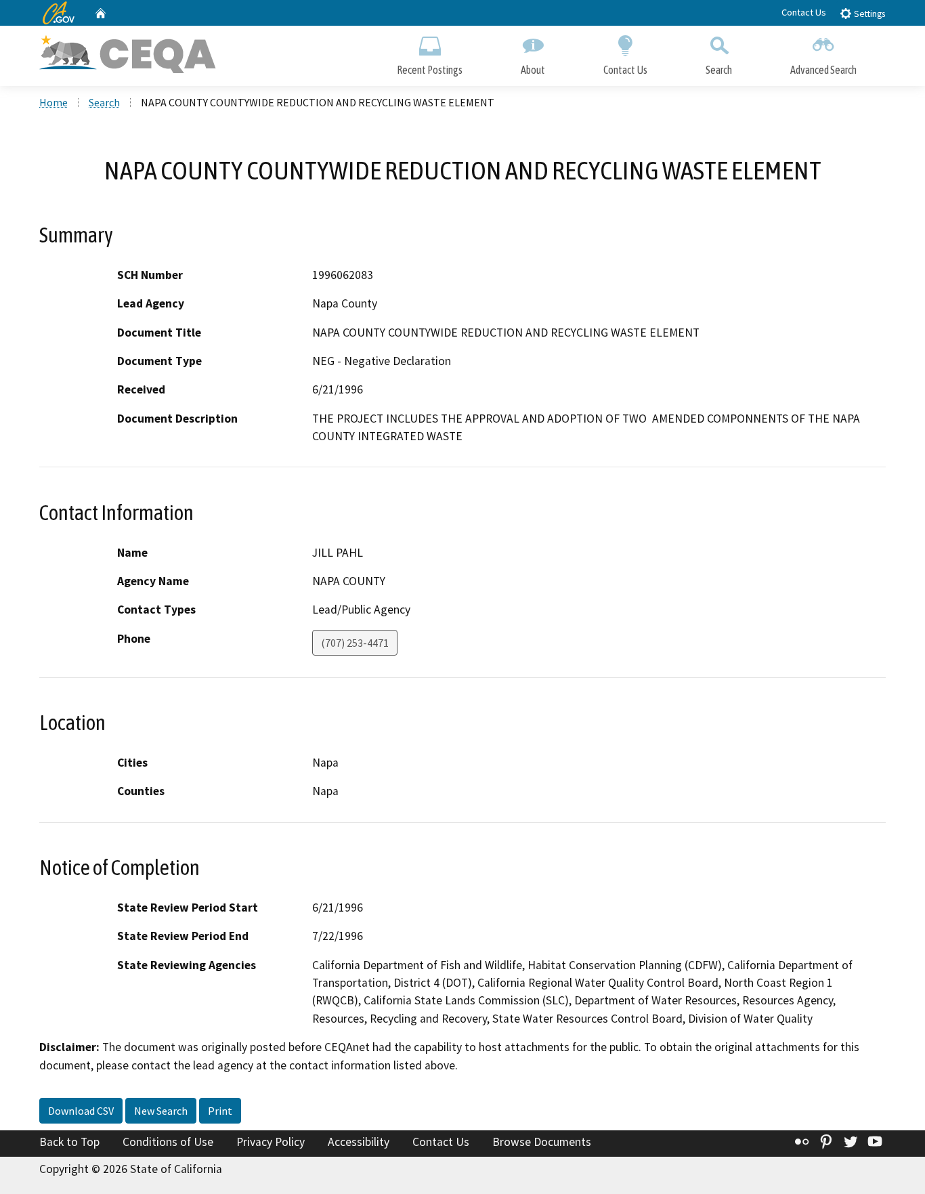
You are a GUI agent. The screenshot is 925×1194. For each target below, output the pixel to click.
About (533, 70)
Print (220, 1110)
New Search (161, 1110)
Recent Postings (429, 70)
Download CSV (81, 1110)
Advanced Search (823, 70)
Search (719, 70)
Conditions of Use (168, 1141)
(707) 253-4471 (355, 642)
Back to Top (69, 1141)
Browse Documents (541, 1141)
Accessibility (358, 1141)
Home (53, 102)
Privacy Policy (270, 1141)
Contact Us (803, 12)
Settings (868, 14)
